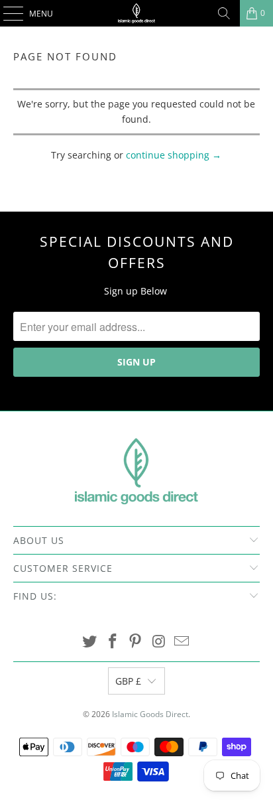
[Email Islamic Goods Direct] (182, 642)
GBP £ (128, 681)
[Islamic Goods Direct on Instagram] (159, 642)
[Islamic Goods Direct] (136, 13)
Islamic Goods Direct (150, 714)
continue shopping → (173, 155)
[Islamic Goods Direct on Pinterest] (136, 642)
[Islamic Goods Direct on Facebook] (113, 642)
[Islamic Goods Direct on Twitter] (90, 642)
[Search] (224, 13)
